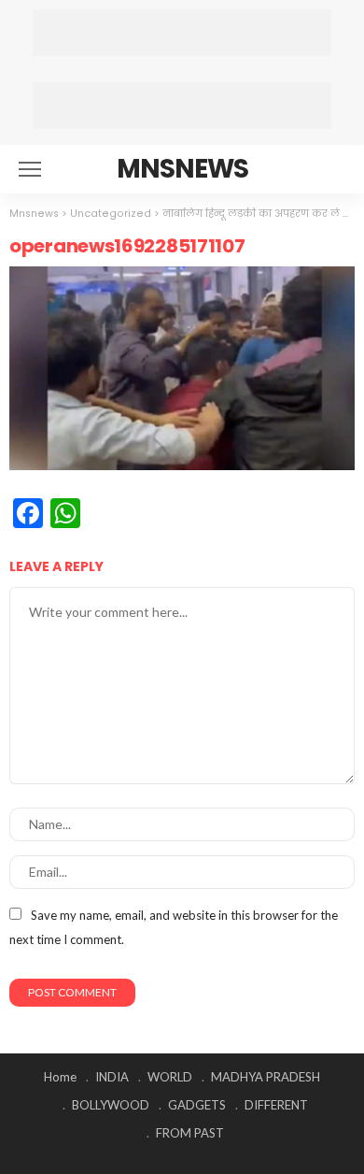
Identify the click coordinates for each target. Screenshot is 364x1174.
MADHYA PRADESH (265, 1076)
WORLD (169, 1076)
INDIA (112, 1076)
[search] (330, 169)
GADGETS (197, 1104)
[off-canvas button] (30, 169)
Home (60, 1076)
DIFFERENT (276, 1104)
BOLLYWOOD (110, 1104)
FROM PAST (190, 1132)
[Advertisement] (182, 32)
